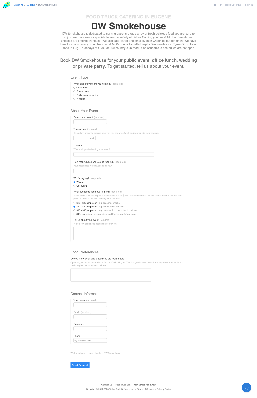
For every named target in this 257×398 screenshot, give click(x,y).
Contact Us (106, 384)
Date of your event (88, 117)
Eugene (31, 4)
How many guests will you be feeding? (99, 161)
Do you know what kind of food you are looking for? (97, 258)
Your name (85, 300)
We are (79, 181)
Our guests (81, 185)
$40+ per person (106, 213)
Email (82, 312)
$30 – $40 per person (106, 210)
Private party (82, 91)
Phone (76, 335)
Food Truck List (122, 384)
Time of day (85, 129)
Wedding (80, 98)
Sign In (249, 4)
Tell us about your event (91, 219)
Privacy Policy (164, 389)
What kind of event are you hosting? (98, 83)
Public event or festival (87, 94)
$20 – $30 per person (100, 206)
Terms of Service (145, 389)
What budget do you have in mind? (97, 191)
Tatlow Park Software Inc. (121, 389)
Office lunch (82, 87)
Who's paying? (87, 178)
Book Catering (233, 4)
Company (78, 324)
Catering (18, 4)
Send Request (80, 365)
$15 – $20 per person (98, 202)
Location (78, 145)
